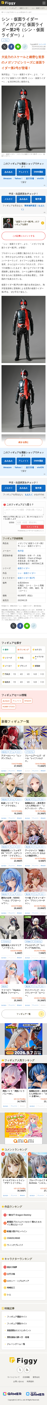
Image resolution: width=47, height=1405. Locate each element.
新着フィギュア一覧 (15, 721)
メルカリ (9, 199)
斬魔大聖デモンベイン (17, 1231)
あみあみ (9, 171)
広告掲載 (26, 1377)
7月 (14, 674)
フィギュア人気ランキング (20, 1060)
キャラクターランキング (18, 1258)
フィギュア (13, 8)
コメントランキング (16, 1149)
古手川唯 (11, 1274)
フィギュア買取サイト (17, 1323)
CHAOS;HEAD (13, 1238)
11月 (42, 674)
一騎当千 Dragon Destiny (19, 1214)
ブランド (23, 666)
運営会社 (36, 1377)
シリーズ (8, 657)
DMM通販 (38, 171)
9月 (28, 674)
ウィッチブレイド (15, 1245)
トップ (4, 8)
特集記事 (10, 1308)
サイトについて (13, 1377)
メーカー (8, 666)
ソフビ (5, 40)
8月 (21, 674)
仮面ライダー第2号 (26, 577)
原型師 (37, 666)
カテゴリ (38, 649)
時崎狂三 (11, 1287)
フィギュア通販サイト (17, 1316)
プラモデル (29, 752)
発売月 (7, 682)
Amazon (7, 178)
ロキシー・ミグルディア (18, 1280)
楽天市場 (30, 178)
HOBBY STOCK (9, 706)
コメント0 (42, 44)
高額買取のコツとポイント (19, 1330)
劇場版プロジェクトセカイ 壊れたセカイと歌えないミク (24, 1223)
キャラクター (39, 657)
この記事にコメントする (24, 235)
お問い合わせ (18, 1381)
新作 (6, 649)
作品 (21, 657)
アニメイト (24, 171)
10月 (35, 674)
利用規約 (30, 1381)
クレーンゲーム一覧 (16, 1344)
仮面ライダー (24, 8)
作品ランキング (13, 1206)
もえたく (29, 494)
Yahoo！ (19, 178)
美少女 (4, 752)
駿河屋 (38, 199)
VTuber (28, 941)
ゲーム (12, 752)
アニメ (35, 799)
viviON (40, 178)
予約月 (7, 674)
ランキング (24, 649)
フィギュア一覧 (24, 1014)
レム (9, 1294)
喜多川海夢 (12, 1267)
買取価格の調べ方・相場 (18, 1337)
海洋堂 (21, 550)
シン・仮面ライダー (38, 8)
